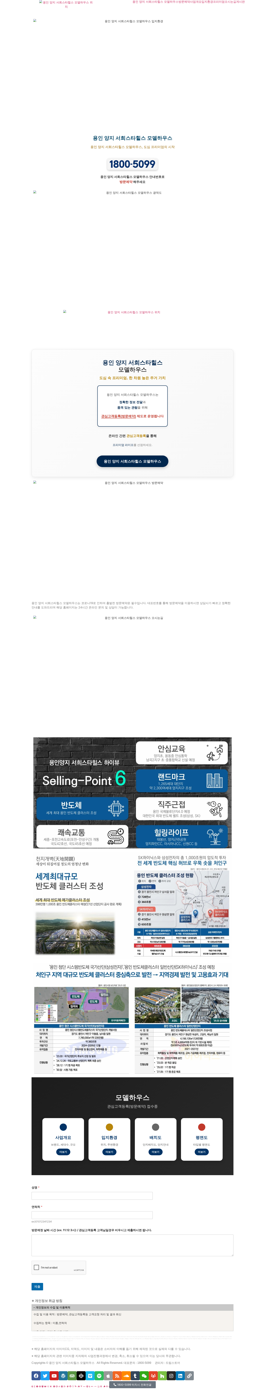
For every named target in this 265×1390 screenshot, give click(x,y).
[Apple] (108, 1375)
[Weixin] (144, 1375)
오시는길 (230, 1)
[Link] (189, 1375)
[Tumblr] (135, 1375)
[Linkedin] (180, 1375)
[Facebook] (36, 1375)
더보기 (63, 1151)
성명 (35, 1187)
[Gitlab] (153, 1375)
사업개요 (196, 1)
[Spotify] (99, 1375)
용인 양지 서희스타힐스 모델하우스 (155, 1)
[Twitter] (45, 1375)
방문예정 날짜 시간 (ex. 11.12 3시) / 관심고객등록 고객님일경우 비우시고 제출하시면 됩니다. (92, 1230)
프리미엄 (219, 1)
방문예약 (184, 1)
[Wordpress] (63, 1375)
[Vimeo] (90, 1375)
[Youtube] (54, 1375)
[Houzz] (162, 1375)
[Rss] (117, 1375)
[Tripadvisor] (72, 1375)
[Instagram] (171, 1375)
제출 (37, 1286)
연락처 (37, 1207)
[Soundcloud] (126, 1375)
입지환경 (207, 1)
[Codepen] (81, 1375)
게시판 (240, 1)
